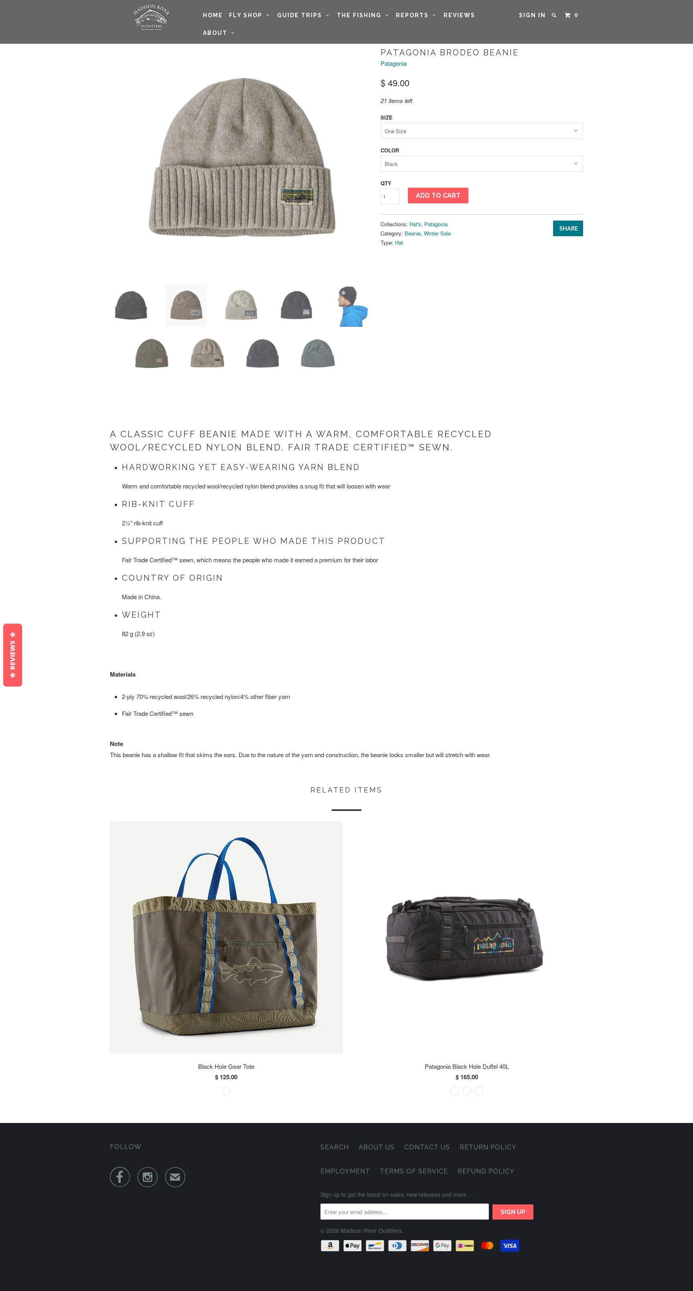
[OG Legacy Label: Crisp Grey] (241, 162)
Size (387, 117)
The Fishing (361, 15)
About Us (377, 1147)
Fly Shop (247, 15)
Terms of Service (414, 1171)
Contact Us (427, 1147)
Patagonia (394, 63)
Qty (386, 183)
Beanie (413, 233)
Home (213, 15)
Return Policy (488, 1147)
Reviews (459, 15)
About (217, 33)
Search (334, 1147)
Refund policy (486, 1171)
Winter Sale (437, 233)
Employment (345, 1171)
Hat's (415, 224)
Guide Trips (301, 15)
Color (390, 150)
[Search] (555, 15)
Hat (399, 242)
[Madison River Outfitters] (151, 17)
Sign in (532, 15)
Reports (414, 15)
